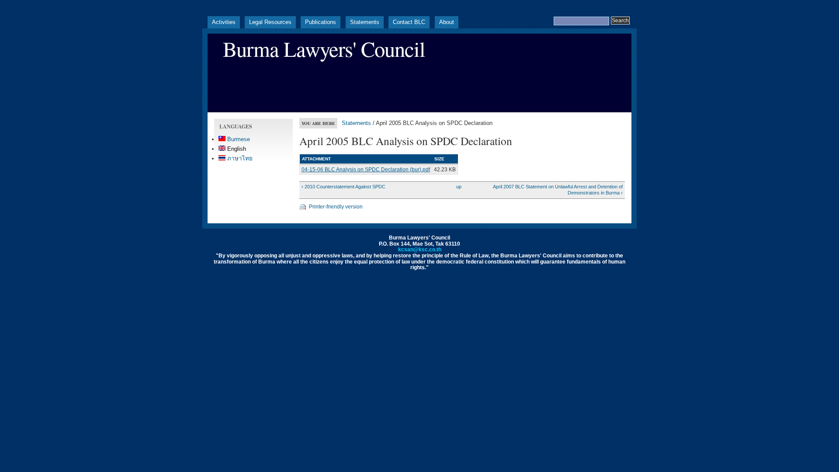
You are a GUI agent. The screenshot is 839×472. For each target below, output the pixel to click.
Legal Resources (270, 22)
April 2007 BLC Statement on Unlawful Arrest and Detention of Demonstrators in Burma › (557, 189)
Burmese (237, 139)
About (446, 22)
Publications (320, 22)
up (458, 186)
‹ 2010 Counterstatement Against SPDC (343, 186)
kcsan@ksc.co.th (419, 249)
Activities (224, 22)
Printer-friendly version (336, 207)
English (235, 149)
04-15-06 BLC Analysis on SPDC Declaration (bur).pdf (366, 170)
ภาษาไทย (239, 158)
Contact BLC (409, 22)
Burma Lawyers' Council (324, 49)
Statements (364, 22)
